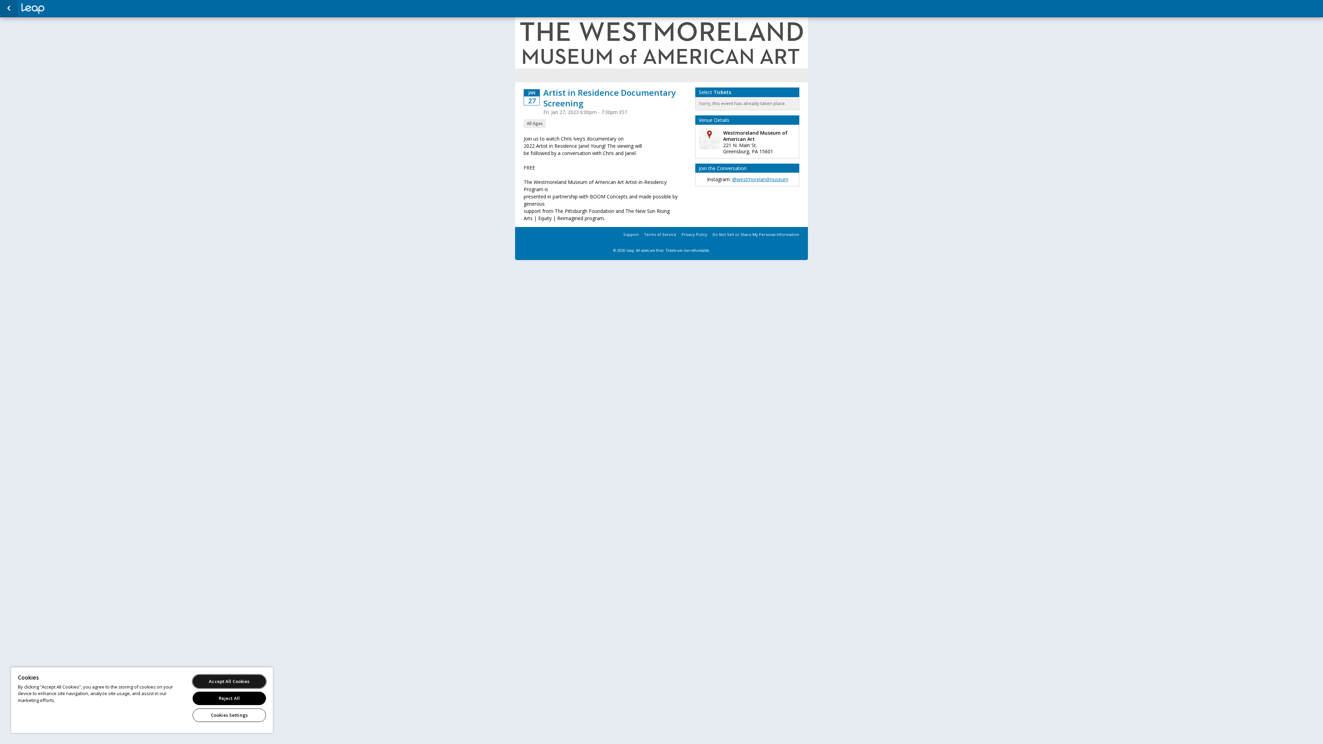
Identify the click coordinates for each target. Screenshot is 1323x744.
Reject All (229, 698)
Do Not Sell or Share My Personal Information (755, 234)
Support (631, 234)
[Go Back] (9, 8)
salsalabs (55, 8)
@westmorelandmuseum (760, 179)
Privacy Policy (694, 234)
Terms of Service (660, 234)
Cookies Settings (229, 715)
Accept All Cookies (229, 681)
